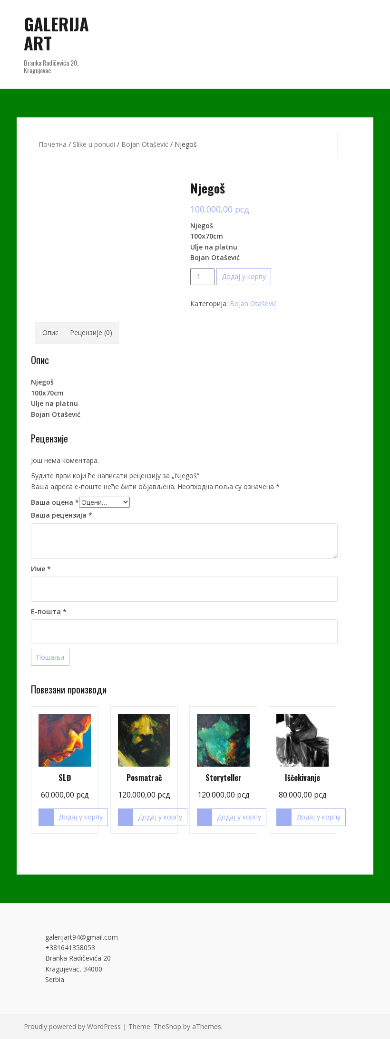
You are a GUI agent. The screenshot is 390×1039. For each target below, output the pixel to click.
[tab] (50, 332)
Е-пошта (49, 611)
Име (41, 568)
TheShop (167, 1026)
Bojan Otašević (144, 144)
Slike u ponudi (94, 144)
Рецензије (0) (91, 332)
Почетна (53, 144)
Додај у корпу (244, 276)
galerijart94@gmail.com (81, 937)
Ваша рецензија (61, 515)
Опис (50, 332)
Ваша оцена (55, 502)
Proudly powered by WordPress (72, 1026)
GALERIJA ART (56, 33)
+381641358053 (70, 947)
